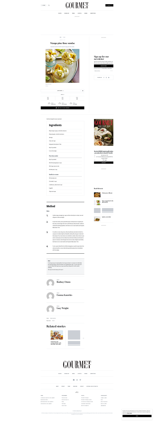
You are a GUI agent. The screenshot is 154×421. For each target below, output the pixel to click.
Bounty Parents (85, 405)
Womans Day (64, 397)
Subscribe (75, 386)
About (57, 386)
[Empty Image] (97, 210)
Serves (62, 94)
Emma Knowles (64, 104)
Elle (102, 399)
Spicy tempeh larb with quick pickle (107, 201)
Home (60, 37)
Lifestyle (80, 13)
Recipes (60, 13)
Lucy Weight (75, 104)
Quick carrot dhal (106, 217)
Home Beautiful (44, 399)
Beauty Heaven (104, 401)
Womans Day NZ (65, 399)
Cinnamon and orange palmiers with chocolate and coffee (56, 343)
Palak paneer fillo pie (107, 193)
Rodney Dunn (53, 104)
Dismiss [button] (137, 415)
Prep (48, 97)
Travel (73, 13)
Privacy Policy (104, 68)
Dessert (64, 37)
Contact (82, 386)
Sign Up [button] (109, 5)
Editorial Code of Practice (92, 386)
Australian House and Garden (48, 397)
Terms (69, 386)
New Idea (64, 403)
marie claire (104, 397)
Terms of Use (109, 68)
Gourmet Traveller (85, 403)
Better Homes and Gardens (47, 401)
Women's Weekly (85, 397)
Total (77, 97)
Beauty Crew (104, 403)
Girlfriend (103, 405)
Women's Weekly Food (86, 399)
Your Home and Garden (46, 403)
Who (63, 401)
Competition (93, 13)
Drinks (85, 13)
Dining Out (66, 13)
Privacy (63, 386)
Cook (62, 97)
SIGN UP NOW (104, 66)
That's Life (64, 405)
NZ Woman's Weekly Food (87, 401)
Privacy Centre (129, 413)
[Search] (49, 5)
